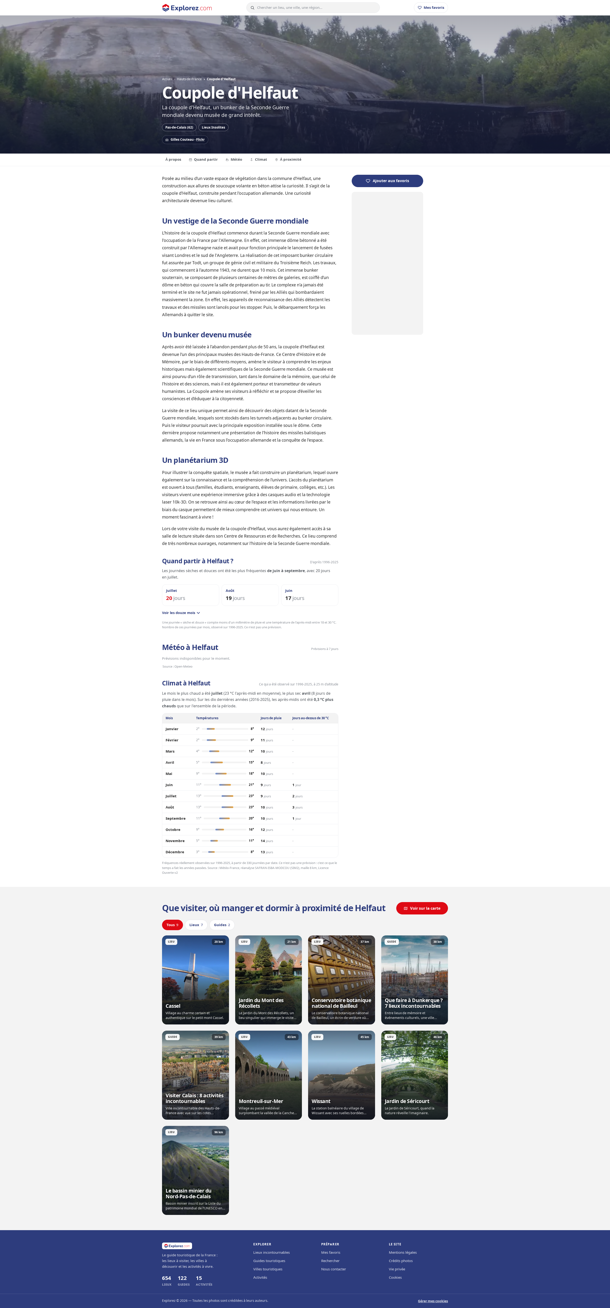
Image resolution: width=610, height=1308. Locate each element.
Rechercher (330, 1261)
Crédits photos (401, 1261)
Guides (222, 925)
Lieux (196, 925)
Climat (261, 159)
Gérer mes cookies (433, 1301)
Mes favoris (330, 1252)
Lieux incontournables (271, 1252)
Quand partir (206, 159)
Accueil (167, 79)
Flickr (200, 139)
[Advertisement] (387, 263)
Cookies (395, 1277)
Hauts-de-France (189, 79)
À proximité (290, 159)
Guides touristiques (269, 1261)
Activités (260, 1277)
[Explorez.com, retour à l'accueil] (187, 8)
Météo (236, 159)
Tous (172, 925)
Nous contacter (333, 1269)
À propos (173, 159)
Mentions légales (403, 1252)
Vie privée (397, 1269)
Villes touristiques (267, 1269)
